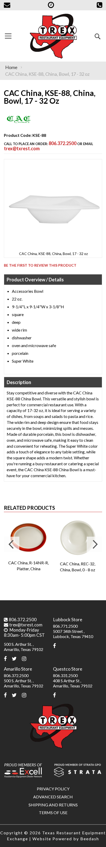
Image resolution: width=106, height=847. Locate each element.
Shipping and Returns (53, 804)
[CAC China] (19, 126)
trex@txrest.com (22, 148)
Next (94, 544)
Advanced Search (53, 796)
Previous (11, 544)
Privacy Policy (53, 788)
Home (11, 67)
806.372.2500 (62, 143)
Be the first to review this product (40, 265)
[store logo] (53, 36)
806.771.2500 (65, 626)
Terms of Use (53, 812)
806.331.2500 (65, 675)
